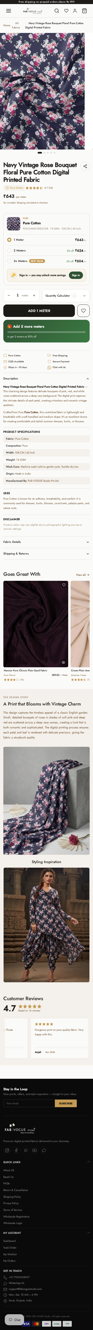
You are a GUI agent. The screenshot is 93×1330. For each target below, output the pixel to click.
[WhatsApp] (44, 1150)
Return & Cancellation (15, 1190)
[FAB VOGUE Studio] (32, 10)
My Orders (9, 1261)
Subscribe (66, 1103)
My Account (12, 1233)
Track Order (9, 1248)
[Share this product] (85, 166)
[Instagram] (7, 1150)
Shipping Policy (12, 1197)
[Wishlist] (66, 10)
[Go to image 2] (44, 153)
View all (81, 575)
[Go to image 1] (40, 153)
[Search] (57, 10)
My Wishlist (10, 1254)
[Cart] (84, 10)
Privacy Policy (11, 1203)
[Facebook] (16, 1150)
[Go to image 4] (51, 153)
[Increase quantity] (34, 295)
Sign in (76, 275)
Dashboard (9, 1241)
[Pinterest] (25, 1150)
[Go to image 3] (48, 153)
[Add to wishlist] (83, 310)
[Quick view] (63, 662)
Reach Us (8, 1177)
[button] (74, 295)
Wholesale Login (12, 1223)
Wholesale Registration (16, 1216)
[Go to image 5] (54, 153)
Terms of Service (12, 1210)
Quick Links (12, 1162)
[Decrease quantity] (9, 295)
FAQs (6, 1183)
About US (8, 1170)
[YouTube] (35, 1150)
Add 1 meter (39, 310)
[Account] (75, 10)
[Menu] (8, 10)
